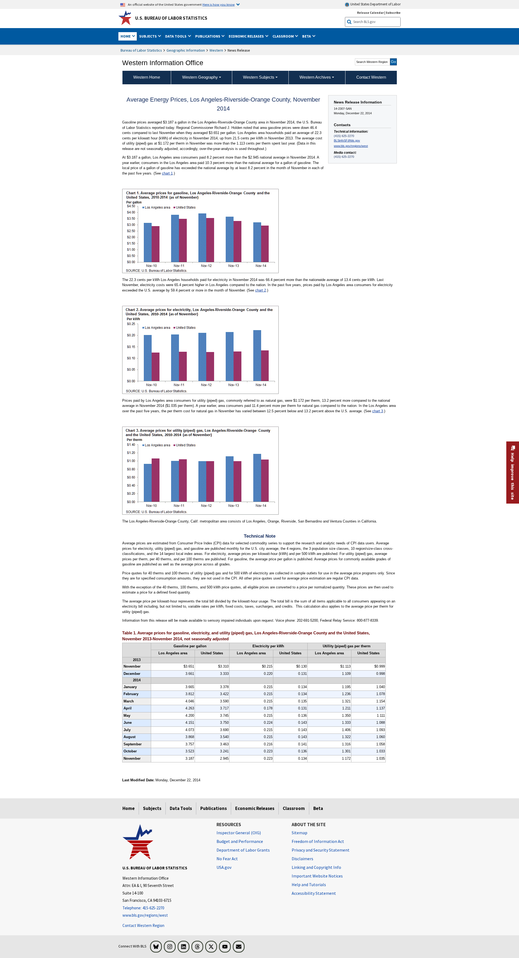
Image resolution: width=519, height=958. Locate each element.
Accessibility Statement (314, 893)
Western (216, 50)
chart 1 (167, 173)
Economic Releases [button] (247, 36)
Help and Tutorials (309, 884)
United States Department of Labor (375, 4)
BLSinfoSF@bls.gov (347, 140)
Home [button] (126, 36)
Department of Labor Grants (243, 850)
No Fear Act (227, 858)
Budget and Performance (240, 841)
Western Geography (200, 77)
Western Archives (315, 77)
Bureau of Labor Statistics (141, 50)
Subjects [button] (148, 36)
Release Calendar (370, 13)
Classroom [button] (283, 36)
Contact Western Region (143, 925)
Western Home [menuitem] (146, 77)
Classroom (294, 808)
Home (128, 808)
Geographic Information (186, 50)
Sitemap (299, 832)
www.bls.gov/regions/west (351, 146)
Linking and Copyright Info (316, 867)
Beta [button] (307, 36)
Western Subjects (258, 77)
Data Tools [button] (176, 36)
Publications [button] (208, 36)
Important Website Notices (317, 876)
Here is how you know (218, 4)
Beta (318, 808)
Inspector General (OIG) (239, 832)
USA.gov (224, 867)
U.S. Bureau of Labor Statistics (171, 18)
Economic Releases (254, 808)
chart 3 (377, 411)
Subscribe (393, 13)
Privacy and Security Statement (321, 850)
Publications (213, 808)
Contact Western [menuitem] (371, 77)
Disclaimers (302, 858)
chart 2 (260, 290)
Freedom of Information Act (318, 841)
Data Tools (181, 808)
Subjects (152, 808)
